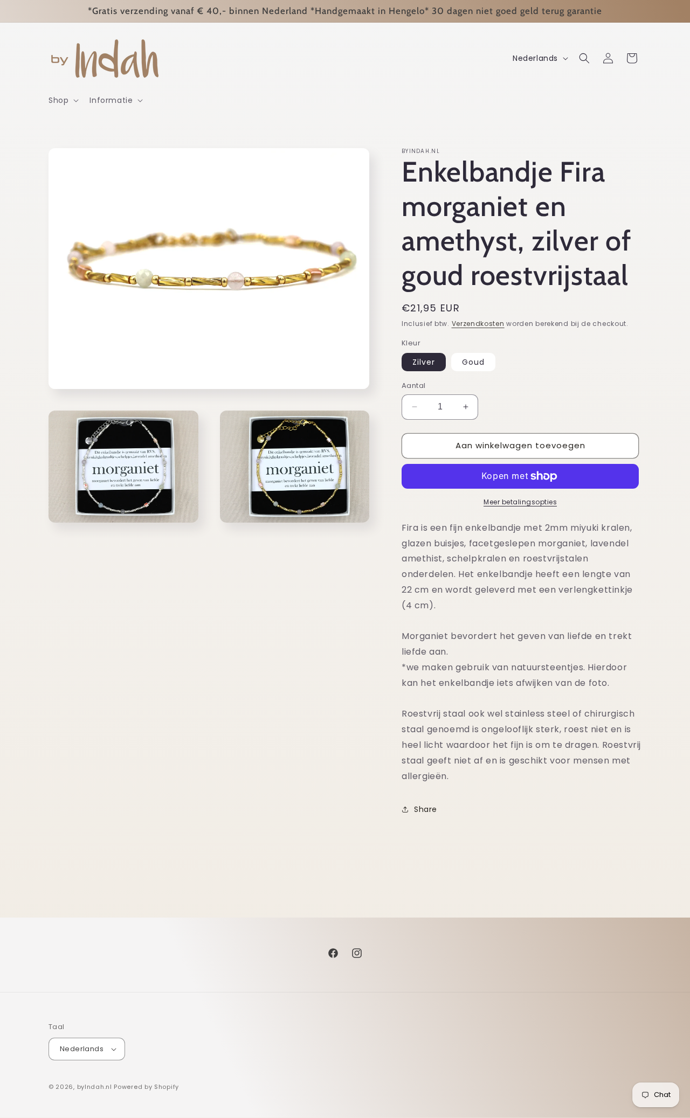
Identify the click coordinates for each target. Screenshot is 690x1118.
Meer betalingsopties (520, 501)
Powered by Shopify (146, 1086)
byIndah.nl (94, 1086)
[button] (62, 100)
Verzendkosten (478, 323)
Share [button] (425, 809)
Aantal (413, 385)
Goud (473, 362)
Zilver (423, 362)
